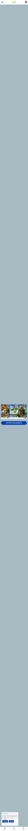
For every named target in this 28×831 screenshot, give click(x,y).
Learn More (4, 819)
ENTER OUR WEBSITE (14, 423)
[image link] (14, 2)
